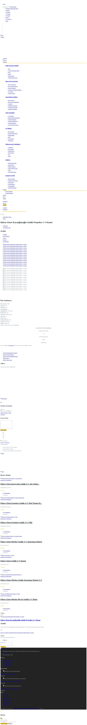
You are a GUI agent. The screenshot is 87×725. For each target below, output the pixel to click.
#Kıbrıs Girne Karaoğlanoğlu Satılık (10, 356)
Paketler (4, 189)
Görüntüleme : (6, 227)
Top (1, 718)
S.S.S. (4, 696)
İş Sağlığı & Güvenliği (12, 107)
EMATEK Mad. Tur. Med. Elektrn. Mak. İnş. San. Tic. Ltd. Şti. (26, 708)
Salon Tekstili (11, 138)
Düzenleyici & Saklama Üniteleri (14, 90)
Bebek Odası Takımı (12, 163)
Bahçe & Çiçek (11, 100)
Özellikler (5, 234)
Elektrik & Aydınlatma (12, 105)
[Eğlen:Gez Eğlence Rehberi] (2, 471)
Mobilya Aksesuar (11, 166)
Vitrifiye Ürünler (11, 93)
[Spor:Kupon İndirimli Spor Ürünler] (2, 453)
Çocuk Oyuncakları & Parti (13, 70)
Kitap (9, 72)
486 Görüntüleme (6, 608)
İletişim (4, 198)
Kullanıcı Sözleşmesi (7, 663)
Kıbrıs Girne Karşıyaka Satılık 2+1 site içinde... (20, 484)
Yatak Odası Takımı (12, 172)
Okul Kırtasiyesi (11, 184)
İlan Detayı (5, 209)
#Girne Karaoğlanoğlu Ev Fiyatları (10, 353)
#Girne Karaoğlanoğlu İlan (8, 354)
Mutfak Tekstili (11, 135)
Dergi (4, 196)
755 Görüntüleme (6, 493)
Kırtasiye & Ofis (10, 175)
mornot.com (11, 345)
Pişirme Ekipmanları (12, 119)
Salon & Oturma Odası (12, 168)
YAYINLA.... (3, 646)
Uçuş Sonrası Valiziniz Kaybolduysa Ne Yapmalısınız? (11, 681)
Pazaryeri (5, 62)
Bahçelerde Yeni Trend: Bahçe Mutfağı (8, 674)
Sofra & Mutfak (10, 112)
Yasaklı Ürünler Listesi (7, 660)
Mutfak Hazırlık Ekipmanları (14, 117)
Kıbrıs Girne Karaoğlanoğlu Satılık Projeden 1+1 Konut (14, 211)
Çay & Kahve (11, 116)
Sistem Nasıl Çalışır (7, 702)
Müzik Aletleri (11, 76)
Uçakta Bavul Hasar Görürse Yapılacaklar (9, 688)
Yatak (9, 170)
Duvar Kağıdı (11, 149)
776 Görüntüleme (6, 531)
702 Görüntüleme (6, 589)
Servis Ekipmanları (12, 123)
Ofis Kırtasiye (11, 182)
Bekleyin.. (10, 723)
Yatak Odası (10, 140)
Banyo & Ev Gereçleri (12, 81)
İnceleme (5, 239)
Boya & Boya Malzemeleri (13, 102)
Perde (9, 137)
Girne (2, 442)
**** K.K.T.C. (6, 442)
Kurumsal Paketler (9, 193)
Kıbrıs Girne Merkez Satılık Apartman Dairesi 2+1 (21, 580)
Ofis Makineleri (11, 186)
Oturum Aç (5, 201)
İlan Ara (4, 60)
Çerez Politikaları (6, 665)
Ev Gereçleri (10, 91)
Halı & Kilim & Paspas (12, 133)
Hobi (9, 69)
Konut (4, 218)
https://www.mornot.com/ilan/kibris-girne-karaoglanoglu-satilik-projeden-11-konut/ (17, 632)
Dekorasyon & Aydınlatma (13, 144)
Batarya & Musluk (12, 88)
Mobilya (8, 160)
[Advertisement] (43, 48)
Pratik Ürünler (11, 152)
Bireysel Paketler (9, 191)
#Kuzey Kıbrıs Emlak (7, 360)
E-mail (2, 721)
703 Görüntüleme (6, 512)
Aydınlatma (10, 147)
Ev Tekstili (8, 128)
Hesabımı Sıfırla (4, 723)
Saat (9, 154)
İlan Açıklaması (6, 236)
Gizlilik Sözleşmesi (7, 662)
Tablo (9, 156)
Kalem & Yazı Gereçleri (13, 180)
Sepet (4, 4)
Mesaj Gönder (3, 430)
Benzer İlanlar (6, 241)
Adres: (4, 238)
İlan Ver (4, 195)
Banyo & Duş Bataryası (13, 86)
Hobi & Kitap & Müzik (12, 65)
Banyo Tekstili (11, 131)
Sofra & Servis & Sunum (13, 125)
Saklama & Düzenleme (12, 121)
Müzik (9, 74)
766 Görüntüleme (6, 570)
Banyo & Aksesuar (12, 84)
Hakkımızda (5, 695)
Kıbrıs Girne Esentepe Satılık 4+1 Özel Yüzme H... (21, 503)
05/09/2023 (5, 226)
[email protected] (6, 653)
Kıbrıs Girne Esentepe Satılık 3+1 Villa (16, 522)
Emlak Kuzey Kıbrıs (7, 217)
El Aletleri (10, 104)
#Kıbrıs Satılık (6, 358)
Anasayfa (5, 58)
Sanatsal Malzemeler (12, 187)
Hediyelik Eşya (11, 151)
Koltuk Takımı (11, 165)
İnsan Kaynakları (6, 703)
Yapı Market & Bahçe (12, 97)
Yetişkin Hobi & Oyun (12, 77)
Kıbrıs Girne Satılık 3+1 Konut (13, 561)
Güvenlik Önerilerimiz (7, 698)
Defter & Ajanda (11, 179)
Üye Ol (4, 203)
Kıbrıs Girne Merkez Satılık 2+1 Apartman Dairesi (21, 542)
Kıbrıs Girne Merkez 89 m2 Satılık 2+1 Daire (19, 599)
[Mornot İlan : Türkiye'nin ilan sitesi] (2, 37)
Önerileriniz (5, 700)
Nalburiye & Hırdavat (12, 109)
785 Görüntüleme (6, 550)
